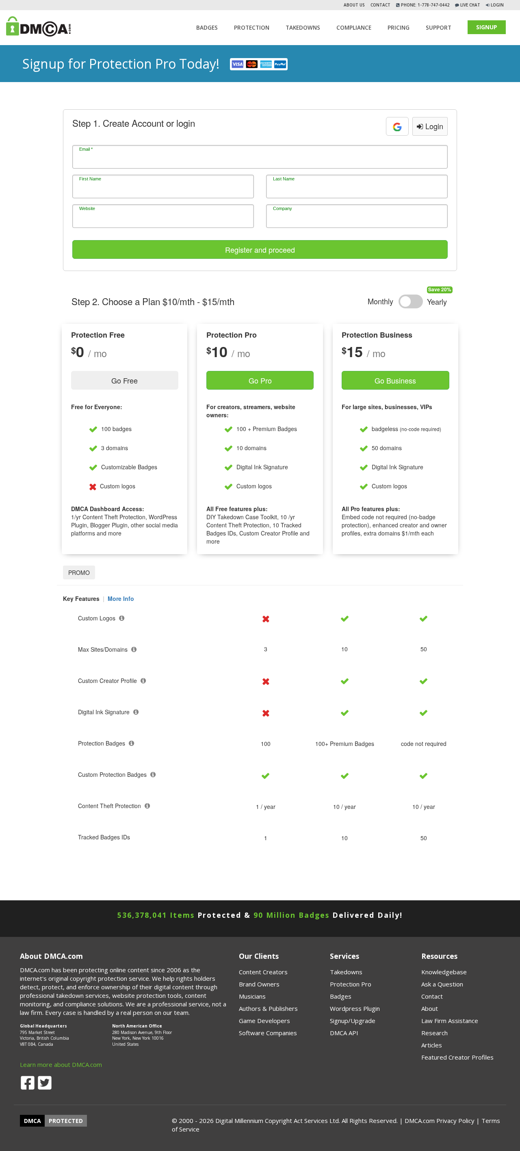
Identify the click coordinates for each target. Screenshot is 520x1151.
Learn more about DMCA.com (61, 1064)
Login (497, 5)
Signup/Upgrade (352, 1021)
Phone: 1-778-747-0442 (424, 5)
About (429, 1008)
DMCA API (344, 1033)
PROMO (79, 572)
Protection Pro (350, 984)
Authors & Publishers (268, 1008)
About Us (354, 5)
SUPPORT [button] (438, 27)
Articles (431, 1045)
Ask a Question (442, 984)
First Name (90, 178)
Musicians (252, 996)
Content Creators (263, 972)
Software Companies (268, 1033)
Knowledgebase (444, 972)
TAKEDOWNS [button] (303, 27)
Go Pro (260, 380)
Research (434, 1033)
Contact (380, 5)
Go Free (124, 380)
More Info (121, 598)
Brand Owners (259, 984)
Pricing (399, 27)
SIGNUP (486, 27)
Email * (86, 149)
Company (282, 208)
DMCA (32, 1121)
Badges (207, 27)
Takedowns (346, 972)
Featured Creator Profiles (457, 1057)
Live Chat (469, 5)
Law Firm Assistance (449, 1021)
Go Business (395, 380)
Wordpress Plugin (355, 1008)
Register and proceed (260, 249)
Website (87, 208)
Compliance (353, 27)
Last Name (284, 178)
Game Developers (264, 1021)
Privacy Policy (455, 1120)
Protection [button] (251, 27)
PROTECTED (66, 1121)
